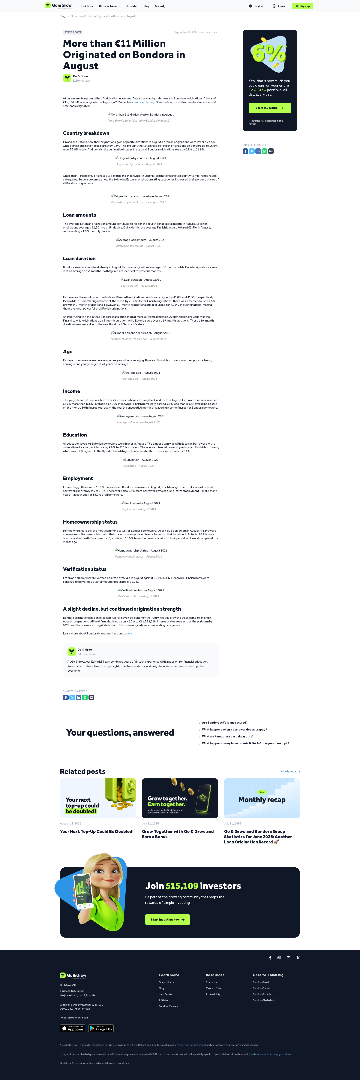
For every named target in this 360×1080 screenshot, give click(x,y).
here (130, 633)
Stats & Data (72, 32)
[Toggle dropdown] (251, 6)
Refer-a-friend (108, 6)
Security (160, 6)
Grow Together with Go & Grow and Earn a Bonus (178, 834)
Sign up (305, 6)
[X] (72, 697)
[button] (246, 722)
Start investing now (165, 919)
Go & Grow (86, 6)
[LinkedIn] (78, 697)
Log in (282, 6)
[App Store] (72, 1028)
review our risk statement (191, 1044)
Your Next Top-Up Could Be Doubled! (97, 831)
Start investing (267, 108)
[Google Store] (101, 1028)
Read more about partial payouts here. (270, 1054)
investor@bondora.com (74, 1017)
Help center (131, 6)
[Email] (91, 697)
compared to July (143, 102)
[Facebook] (66, 697)
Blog (146, 6)
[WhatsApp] (85, 697)
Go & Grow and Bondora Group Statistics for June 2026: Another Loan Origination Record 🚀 (258, 837)
